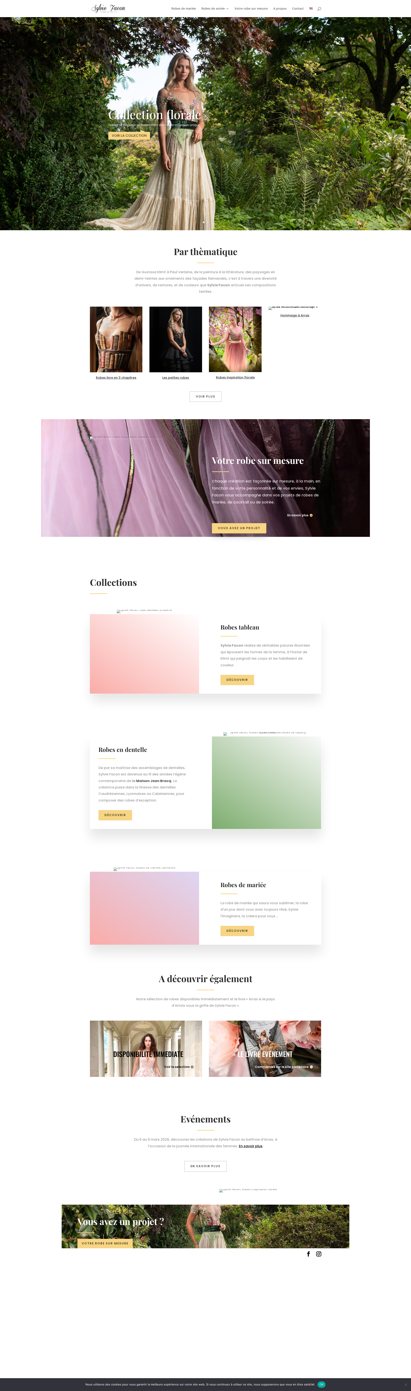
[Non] (406, 1384)
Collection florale (154, 114)
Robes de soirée (213, 8)
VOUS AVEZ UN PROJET (239, 528)
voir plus (205, 396)
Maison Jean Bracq (153, 780)
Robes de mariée (183, 8)
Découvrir (237, 680)
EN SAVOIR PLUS (205, 1166)
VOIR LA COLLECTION (129, 135)
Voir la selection (177, 1067)
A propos (280, 8)
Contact (298, 8)
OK (322, 1384)
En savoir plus (297, 515)
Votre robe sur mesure (251, 8)
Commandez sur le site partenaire (282, 1067)
